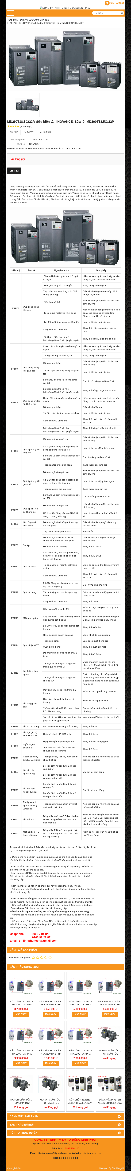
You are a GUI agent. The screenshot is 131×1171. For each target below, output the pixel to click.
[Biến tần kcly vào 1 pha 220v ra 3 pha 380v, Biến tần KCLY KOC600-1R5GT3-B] (51, 1035)
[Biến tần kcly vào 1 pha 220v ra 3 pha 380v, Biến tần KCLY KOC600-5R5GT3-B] (80, 986)
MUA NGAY (21, 1014)
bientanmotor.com (92, 1153)
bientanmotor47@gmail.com (52, 1153)
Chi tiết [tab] (14, 170)
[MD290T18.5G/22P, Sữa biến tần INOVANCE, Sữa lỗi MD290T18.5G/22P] (65, 59)
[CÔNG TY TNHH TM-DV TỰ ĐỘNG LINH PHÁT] (65, 8)
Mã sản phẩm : (18, 139)
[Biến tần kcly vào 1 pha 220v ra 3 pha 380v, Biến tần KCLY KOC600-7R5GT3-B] (51, 986)
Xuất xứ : (21, 144)
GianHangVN (118, 1168)
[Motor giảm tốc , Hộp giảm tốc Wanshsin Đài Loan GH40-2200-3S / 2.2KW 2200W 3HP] (110, 1035)
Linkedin (46, 132)
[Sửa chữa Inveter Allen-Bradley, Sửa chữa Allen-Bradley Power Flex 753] (110, 1084)
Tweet (29, 132)
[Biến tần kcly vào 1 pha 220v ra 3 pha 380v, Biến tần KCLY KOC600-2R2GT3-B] (21, 1035)
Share (14, 132)
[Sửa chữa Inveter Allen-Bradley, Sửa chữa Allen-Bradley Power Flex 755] (80, 1084)
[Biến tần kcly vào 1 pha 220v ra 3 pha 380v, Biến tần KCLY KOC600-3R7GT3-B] (110, 986)
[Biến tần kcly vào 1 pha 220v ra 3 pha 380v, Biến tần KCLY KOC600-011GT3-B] (21, 986)
